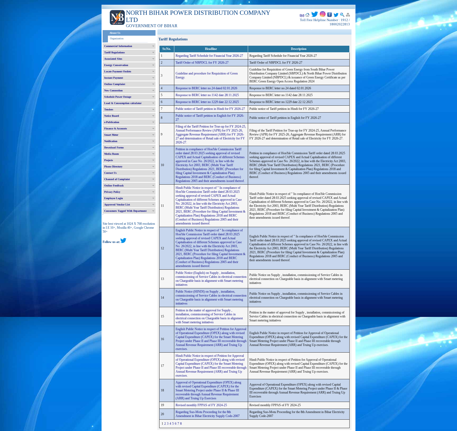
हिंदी (302, 16)
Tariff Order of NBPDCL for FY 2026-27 (202, 62)
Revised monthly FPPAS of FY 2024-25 (201, 405)
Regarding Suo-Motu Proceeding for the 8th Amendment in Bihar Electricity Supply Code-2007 (208, 414)
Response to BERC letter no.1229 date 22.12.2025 (207, 102)
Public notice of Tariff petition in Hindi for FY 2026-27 (210, 109)
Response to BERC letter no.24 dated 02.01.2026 (206, 88)
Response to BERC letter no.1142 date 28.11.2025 (207, 95)
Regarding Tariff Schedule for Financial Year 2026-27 (209, 56)
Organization (117, 38)
